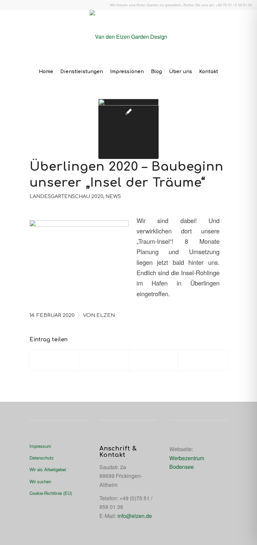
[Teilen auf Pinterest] (153, 360)
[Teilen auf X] (104, 360)
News (113, 196)
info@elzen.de (134, 516)
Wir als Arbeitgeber (47, 469)
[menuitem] (46, 71)
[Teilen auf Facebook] (54, 360)
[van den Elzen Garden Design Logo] (128, 36)
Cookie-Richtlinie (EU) (50, 493)
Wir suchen (40, 481)
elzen (105, 315)
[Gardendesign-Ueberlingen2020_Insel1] (128, 129)
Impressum (40, 446)
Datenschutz (41, 458)
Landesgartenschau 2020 (66, 196)
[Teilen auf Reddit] (202, 360)
